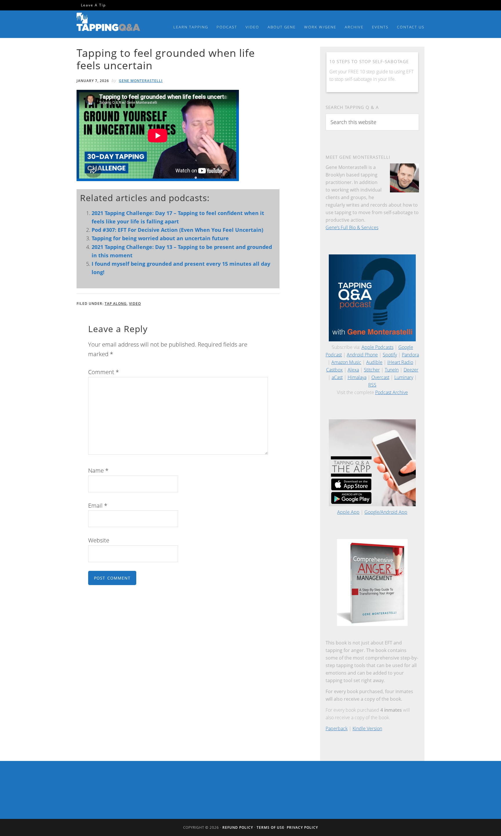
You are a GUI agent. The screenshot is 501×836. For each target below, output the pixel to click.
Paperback (337, 728)
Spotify (390, 354)
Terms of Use (270, 827)
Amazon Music (346, 362)
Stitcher (372, 370)
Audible (374, 362)
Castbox (334, 370)
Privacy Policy (302, 827)
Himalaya (357, 377)
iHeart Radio (400, 362)
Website (98, 540)
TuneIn (392, 370)
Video (135, 303)
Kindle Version (367, 728)
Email (97, 505)
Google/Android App (385, 512)
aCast (337, 377)
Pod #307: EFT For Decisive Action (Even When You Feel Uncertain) (177, 229)
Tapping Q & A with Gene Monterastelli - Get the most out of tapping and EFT (108, 23)
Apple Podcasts (377, 347)
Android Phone (362, 354)
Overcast (380, 377)
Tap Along (116, 303)
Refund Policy (237, 827)
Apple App (348, 512)
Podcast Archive (391, 392)
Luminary (403, 377)
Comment (103, 372)
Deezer (411, 370)
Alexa (353, 370)
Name (98, 470)
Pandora (410, 354)
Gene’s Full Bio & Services (352, 227)
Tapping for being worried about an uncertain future (160, 238)
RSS (372, 385)
